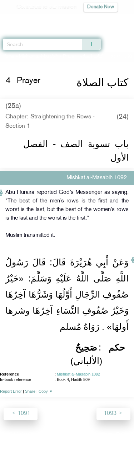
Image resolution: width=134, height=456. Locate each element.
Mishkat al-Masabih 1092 (78, 374)
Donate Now (100, 7)
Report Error (11, 391)
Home (8, 56)
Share (30, 391)
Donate (124, 435)
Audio (113, 20)
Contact (102, 435)
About (8, 435)
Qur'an (28, 20)
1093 (111, 413)
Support (47, 435)
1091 (23, 413)
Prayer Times (84, 20)
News (26, 435)
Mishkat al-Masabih (38, 56)
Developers (75, 435)
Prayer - (83, 56)
